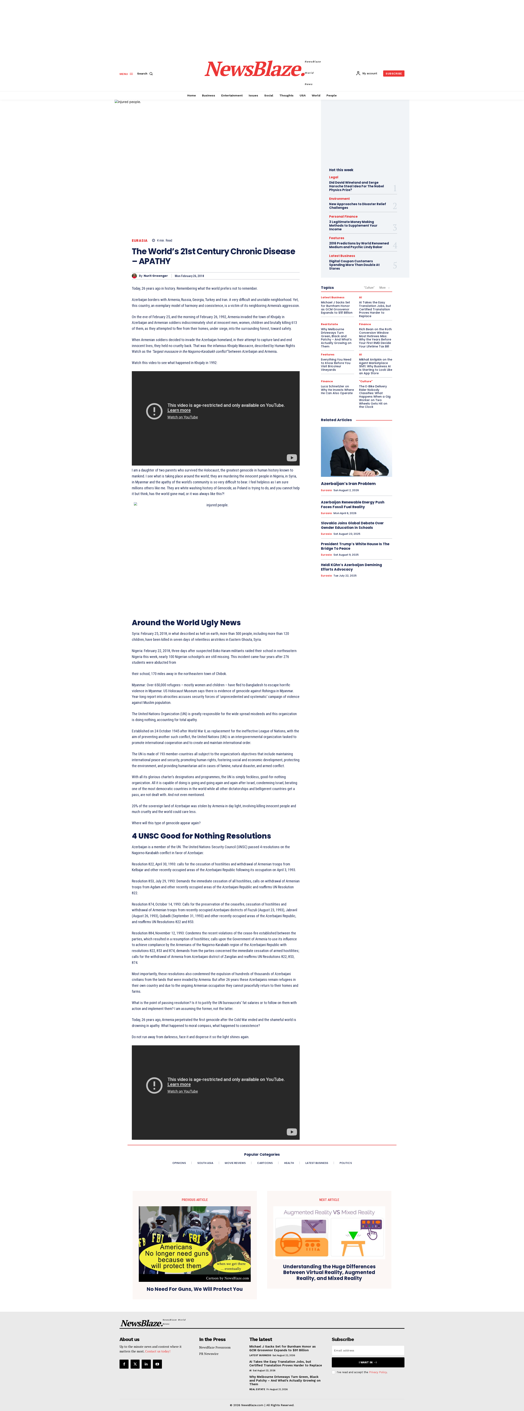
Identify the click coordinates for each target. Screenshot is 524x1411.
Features (336, 238)
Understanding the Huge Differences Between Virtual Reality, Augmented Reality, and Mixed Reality (329, 1272)
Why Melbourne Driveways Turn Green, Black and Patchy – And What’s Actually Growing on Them (336, 337)
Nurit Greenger (156, 276)
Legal (333, 177)
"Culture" (369, 287)
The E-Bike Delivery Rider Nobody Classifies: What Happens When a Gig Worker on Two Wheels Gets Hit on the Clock (375, 396)
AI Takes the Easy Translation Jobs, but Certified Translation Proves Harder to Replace (375, 309)
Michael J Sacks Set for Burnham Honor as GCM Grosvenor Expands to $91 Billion (336, 307)
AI (360, 297)
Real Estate (329, 324)
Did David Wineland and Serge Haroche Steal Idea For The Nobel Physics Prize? (356, 186)
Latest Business (342, 255)
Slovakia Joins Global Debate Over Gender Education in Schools (352, 525)
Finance (365, 324)
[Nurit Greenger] (135, 275)
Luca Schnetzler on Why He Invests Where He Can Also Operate (337, 389)
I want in (366, 1362)
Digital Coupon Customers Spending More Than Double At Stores (354, 265)
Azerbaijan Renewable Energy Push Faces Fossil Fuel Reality (352, 504)
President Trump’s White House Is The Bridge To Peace (355, 546)
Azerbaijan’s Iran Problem (348, 483)
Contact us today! (157, 1351)
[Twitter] (135, 1364)
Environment (339, 198)
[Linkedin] (146, 1364)
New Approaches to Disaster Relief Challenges (357, 206)
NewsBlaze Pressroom (214, 1347)
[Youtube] (157, 1364)
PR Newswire (208, 1353)
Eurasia (140, 240)
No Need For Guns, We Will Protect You (195, 1289)
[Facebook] (124, 1364)
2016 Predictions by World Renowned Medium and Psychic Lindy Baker (359, 245)
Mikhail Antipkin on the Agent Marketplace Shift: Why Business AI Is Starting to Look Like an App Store (375, 366)
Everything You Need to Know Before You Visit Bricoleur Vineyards (336, 364)
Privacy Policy (378, 1372)
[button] (145, 73)
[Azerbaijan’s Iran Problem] (356, 452)
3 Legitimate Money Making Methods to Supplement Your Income (353, 225)
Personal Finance (343, 216)
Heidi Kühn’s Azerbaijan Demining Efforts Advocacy (351, 567)
